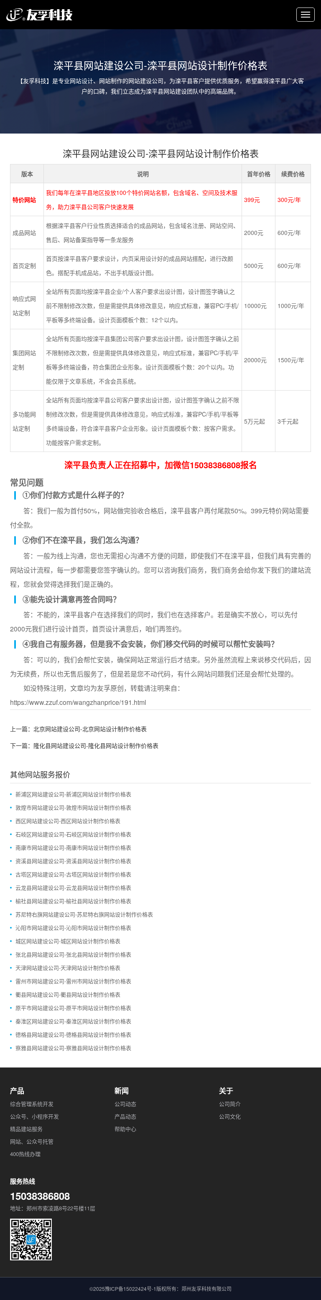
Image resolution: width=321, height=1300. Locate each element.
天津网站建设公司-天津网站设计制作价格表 (67, 968)
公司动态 (125, 1104)
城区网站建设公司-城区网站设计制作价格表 (67, 941)
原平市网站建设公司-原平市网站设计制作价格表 (73, 1008)
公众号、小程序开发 (34, 1116)
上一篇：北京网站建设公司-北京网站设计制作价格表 (78, 728)
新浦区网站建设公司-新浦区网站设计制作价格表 (73, 794)
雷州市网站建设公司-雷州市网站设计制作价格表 (73, 981)
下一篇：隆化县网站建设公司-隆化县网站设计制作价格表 (84, 745)
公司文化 (230, 1116)
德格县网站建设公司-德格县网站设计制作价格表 (73, 1034)
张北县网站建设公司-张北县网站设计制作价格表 (73, 954)
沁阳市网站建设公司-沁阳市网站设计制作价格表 (73, 927)
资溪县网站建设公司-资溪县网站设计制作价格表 (73, 861)
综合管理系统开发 (32, 1104)
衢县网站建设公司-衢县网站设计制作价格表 (67, 994)
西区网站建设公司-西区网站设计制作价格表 (67, 821)
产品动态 (125, 1116)
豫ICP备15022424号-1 (130, 1288)
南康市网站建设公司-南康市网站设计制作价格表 (73, 847)
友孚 (103, 688)
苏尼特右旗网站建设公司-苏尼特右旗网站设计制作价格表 (84, 914)
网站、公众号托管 (32, 1141)
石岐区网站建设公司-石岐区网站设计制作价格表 (73, 834)
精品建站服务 (26, 1129)
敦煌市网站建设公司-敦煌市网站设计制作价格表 (73, 807)
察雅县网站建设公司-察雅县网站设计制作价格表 (73, 1048)
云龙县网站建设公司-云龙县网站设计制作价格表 (73, 887)
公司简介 (230, 1104)
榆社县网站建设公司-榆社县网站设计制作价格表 (73, 901)
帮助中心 (125, 1129)
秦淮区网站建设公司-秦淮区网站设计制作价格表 (73, 1021)
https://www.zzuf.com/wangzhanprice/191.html (78, 702)
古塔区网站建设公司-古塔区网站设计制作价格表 (73, 874)
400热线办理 (25, 1154)
